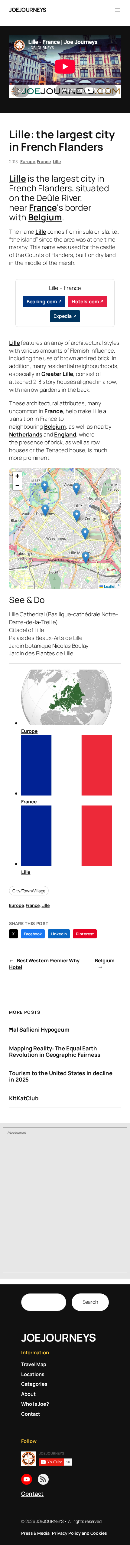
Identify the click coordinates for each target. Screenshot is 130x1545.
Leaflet (109, 586)
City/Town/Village (28, 891)
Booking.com (42, 301)
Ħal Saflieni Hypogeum (39, 1029)
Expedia (63, 316)
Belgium (45, 217)
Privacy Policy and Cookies (79, 1533)
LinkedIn (59, 934)
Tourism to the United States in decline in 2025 (60, 1076)
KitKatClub (23, 1098)
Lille (57, 161)
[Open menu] (117, 10)
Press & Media (35, 1533)
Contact (32, 1493)
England (65, 434)
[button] (85, 534)
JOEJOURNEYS (27, 10)
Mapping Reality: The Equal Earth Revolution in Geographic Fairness (54, 1051)
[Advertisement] (65, 1204)
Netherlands (25, 434)
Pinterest (85, 934)
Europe (27, 161)
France (43, 161)
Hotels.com (85, 301)
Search (90, 1302)
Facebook (33, 934)
